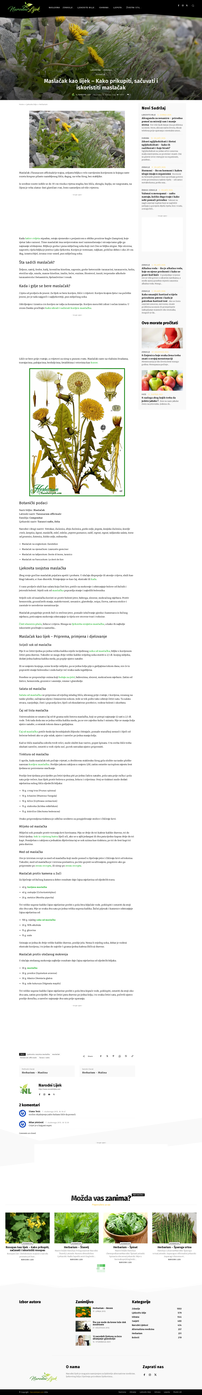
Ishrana (145, 138)
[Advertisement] (77, 215)
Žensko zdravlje (149, 190)
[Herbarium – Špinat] (125, 1228)
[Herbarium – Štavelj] (76, 1228)
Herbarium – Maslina (35, 1072)
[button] (193, 5)
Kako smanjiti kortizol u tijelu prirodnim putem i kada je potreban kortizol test (159, 297)
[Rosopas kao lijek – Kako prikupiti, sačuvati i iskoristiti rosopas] (27, 1228)
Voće (144, 394)
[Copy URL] (132, 1056)
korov (94, 362)
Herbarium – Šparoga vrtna (174, 1247)
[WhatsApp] (119, 1056)
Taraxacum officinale (28, 1058)
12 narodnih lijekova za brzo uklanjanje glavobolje (107, 1337)
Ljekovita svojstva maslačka (38, 1054)
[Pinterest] (113, 1056)
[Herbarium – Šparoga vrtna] (174, 1228)
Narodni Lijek (84, 95)
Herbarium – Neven (103, 1308)
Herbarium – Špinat (125, 1247)
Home (21, 104)
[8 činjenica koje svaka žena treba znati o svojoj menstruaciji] (162, 338)
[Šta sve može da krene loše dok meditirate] (83, 1326)
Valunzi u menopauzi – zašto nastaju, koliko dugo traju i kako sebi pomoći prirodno (160, 196)
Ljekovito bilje (95, 70)
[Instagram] (182, 5)
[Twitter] (186, 5)
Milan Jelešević (36, 1122)
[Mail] (49, 1094)
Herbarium (107, 70)
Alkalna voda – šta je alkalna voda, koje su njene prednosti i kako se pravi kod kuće (162, 271)
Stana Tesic (34, 1111)
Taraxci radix (44, 1058)
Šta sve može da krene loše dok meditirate (109, 1323)
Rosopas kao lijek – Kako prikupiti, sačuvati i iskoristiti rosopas (27, 1249)
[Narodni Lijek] (73, 95)
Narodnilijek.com (37, 1392)
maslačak (56, 1054)
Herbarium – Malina (94, 1072)
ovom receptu (43, 865)
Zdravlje (146, 167)
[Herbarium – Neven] (83, 1312)
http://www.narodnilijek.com (49, 1089)
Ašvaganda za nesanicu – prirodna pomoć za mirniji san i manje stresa (162, 121)
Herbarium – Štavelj (76, 1247)
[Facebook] (178, 5)
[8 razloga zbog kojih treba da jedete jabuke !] (162, 380)
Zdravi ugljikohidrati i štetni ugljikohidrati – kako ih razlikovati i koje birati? (159, 144)
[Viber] (126, 1056)
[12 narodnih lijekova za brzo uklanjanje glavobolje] (83, 1340)
